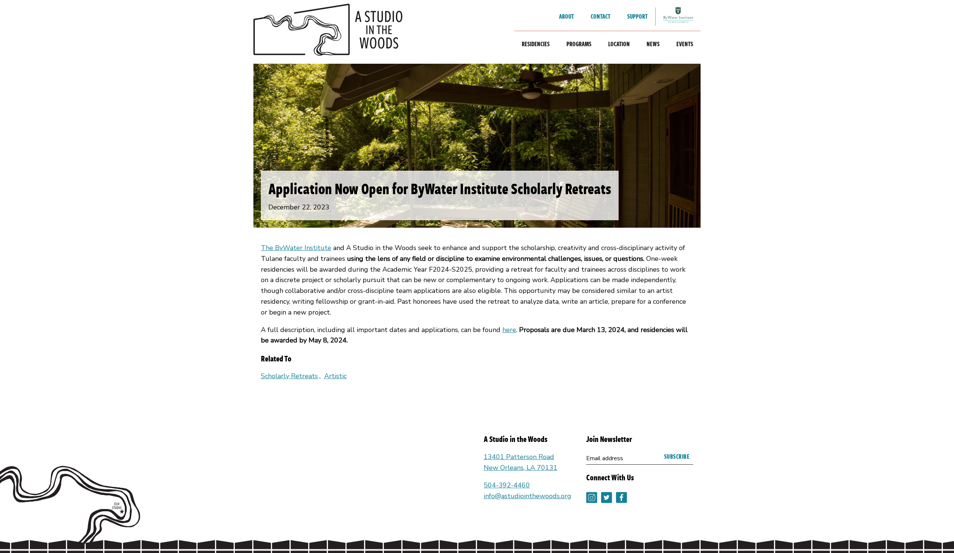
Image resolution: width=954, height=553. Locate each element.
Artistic (335, 376)
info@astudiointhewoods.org (527, 496)
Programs (578, 44)
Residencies (536, 44)
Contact (600, 16)
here (509, 329)
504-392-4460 (507, 485)
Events (684, 44)
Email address (604, 458)
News (653, 44)
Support (637, 16)
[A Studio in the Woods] (327, 32)
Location (619, 44)
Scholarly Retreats (289, 376)
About (566, 16)
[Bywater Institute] (678, 16)
